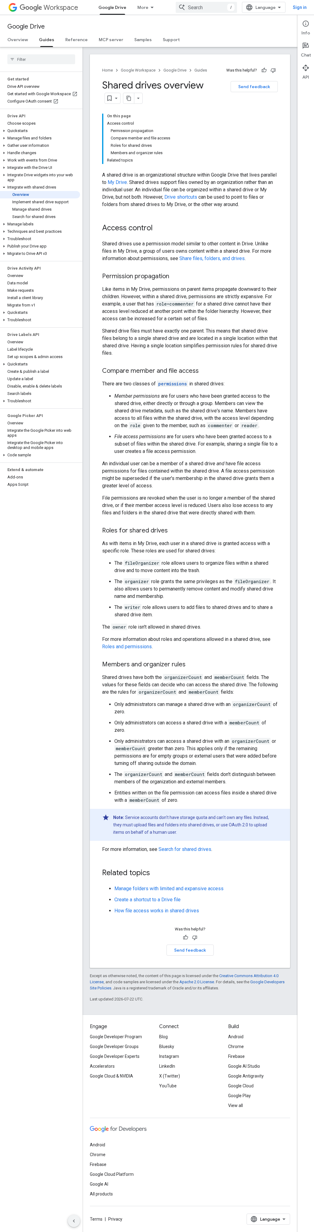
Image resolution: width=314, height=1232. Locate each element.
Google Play (239, 1095)
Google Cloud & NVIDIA (111, 1076)
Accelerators (102, 1066)
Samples (143, 39)
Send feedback (254, 86)
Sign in (300, 7)
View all (235, 1105)
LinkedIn (167, 1066)
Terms (96, 1219)
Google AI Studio (244, 1066)
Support (171, 39)
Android (235, 1036)
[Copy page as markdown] (128, 98)
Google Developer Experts (115, 1056)
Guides (46, 39)
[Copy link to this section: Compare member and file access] (205, 371)
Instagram (169, 1056)
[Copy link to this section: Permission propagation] (175, 276)
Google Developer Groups (114, 1046)
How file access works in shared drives (156, 911)
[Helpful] (264, 70)
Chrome (236, 1046)
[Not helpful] (273, 70)
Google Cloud (241, 1085)
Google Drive (112, 7)
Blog (163, 1036)
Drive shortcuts (180, 197)
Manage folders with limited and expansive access (169, 888)
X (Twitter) (169, 1076)
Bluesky (166, 1046)
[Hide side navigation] (74, 1221)
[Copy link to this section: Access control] (159, 228)
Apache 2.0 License (196, 982)
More (142, 7)
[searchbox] (41, 59)
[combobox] (206, 7)
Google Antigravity (246, 1076)
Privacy (115, 1219)
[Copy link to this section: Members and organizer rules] (192, 665)
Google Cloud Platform (112, 1174)
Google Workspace (138, 70)
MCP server (111, 39)
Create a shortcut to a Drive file (147, 900)
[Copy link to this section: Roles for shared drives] (174, 531)
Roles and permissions (127, 646)
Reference (76, 39)
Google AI (99, 1184)
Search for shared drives (185, 849)
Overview (17, 39)
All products (101, 1193)
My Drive (117, 182)
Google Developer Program (116, 1036)
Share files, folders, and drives (212, 258)
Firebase (236, 1056)
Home (107, 70)
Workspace (61, 7)
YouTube (168, 1085)
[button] (40, 131)
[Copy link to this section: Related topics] (156, 873)
